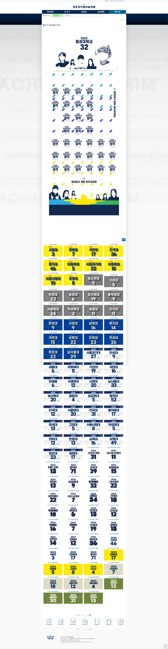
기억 (77, 629)
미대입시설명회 (113, 0)
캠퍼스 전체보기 (120, 0)
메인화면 (106, 0)
